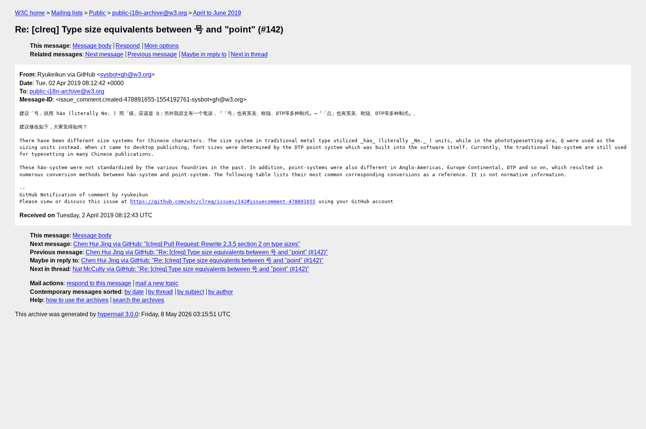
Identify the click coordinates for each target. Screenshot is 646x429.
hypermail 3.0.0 (118, 314)
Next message (104, 54)
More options (161, 46)
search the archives (138, 300)
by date (134, 292)
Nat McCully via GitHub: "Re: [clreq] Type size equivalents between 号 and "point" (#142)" (191, 269)
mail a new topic (156, 283)
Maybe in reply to (204, 54)
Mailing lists (67, 13)
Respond (128, 46)
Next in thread (249, 54)
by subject (190, 292)
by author (220, 292)
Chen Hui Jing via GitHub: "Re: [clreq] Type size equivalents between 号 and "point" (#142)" (207, 252)
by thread (160, 292)
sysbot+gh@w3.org (125, 74)
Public (97, 13)
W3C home (30, 13)
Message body (92, 46)
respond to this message (99, 283)
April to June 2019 (217, 13)
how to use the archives (77, 300)
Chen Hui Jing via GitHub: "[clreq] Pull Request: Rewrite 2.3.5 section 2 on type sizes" (186, 244)
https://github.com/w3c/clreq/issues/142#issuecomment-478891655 (223, 201)
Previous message (152, 54)
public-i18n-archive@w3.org (149, 13)
